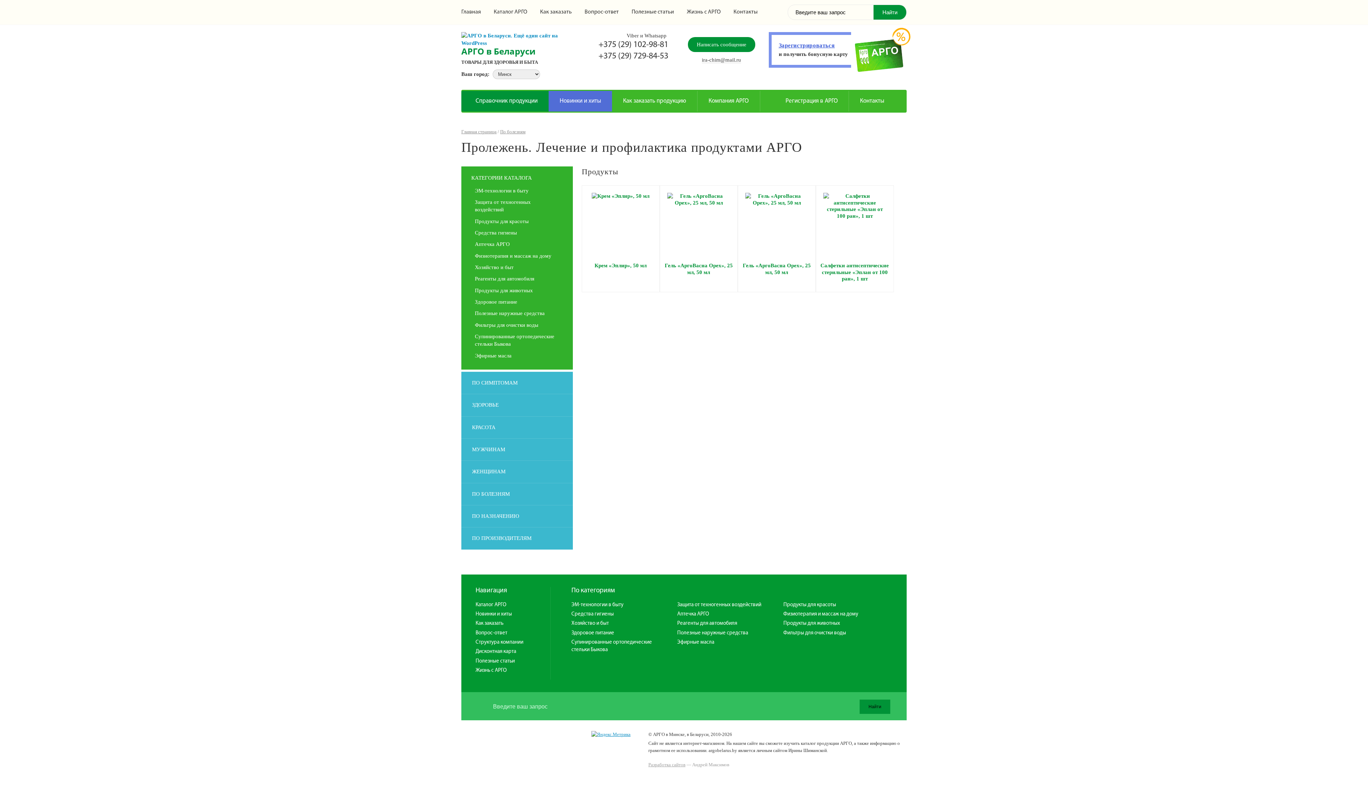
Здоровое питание (496, 302)
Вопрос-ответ (602, 12)
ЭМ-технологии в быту (502, 191)
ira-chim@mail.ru (721, 60)
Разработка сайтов (666, 764)
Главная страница (479, 131)
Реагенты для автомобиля (504, 279)
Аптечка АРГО (492, 244)
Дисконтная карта (496, 651)
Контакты (746, 12)
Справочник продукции (507, 101)
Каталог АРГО (510, 12)
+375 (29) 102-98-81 (633, 45)
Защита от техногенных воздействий (719, 605)
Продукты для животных (504, 290)
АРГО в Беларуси (498, 51)
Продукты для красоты (502, 221)
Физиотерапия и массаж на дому (513, 256)
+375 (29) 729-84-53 (633, 56)
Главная (471, 12)
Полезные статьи (653, 12)
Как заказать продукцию (654, 101)
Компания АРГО (729, 101)
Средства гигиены (496, 233)
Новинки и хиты (580, 101)
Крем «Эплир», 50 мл (621, 265)
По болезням (512, 131)
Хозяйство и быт (494, 267)
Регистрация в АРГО (812, 101)
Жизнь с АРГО (704, 12)
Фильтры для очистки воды (506, 325)
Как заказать (556, 12)
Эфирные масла (493, 356)
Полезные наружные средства (510, 313)
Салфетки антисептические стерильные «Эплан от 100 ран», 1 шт (854, 272)
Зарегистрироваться (807, 45)
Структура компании (499, 642)
